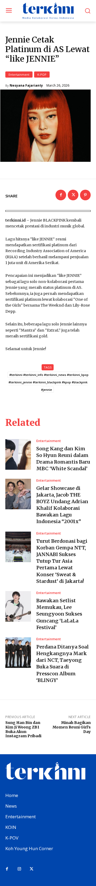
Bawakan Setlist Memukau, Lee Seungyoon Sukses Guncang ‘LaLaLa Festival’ (59, 613)
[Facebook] (60, 195)
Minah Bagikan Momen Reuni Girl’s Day (72, 727)
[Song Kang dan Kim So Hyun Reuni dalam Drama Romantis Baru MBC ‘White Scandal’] (18, 454)
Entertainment (19, 75)
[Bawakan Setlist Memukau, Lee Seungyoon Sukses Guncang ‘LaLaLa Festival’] (18, 606)
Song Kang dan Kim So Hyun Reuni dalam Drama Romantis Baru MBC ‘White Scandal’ (63, 459)
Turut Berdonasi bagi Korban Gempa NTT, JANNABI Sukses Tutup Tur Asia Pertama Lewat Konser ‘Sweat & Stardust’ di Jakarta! (61, 561)
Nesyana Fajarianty (26, 85)
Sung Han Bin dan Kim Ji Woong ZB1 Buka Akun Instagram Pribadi (23, 729)
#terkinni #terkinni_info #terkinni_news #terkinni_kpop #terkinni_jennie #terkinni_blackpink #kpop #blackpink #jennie (49, 382)
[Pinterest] (85, 195)
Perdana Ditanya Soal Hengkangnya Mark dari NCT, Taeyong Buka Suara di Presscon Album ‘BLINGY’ (62, 663)
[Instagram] (19, 869)
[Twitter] (73, 195)
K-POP (41, 75)
